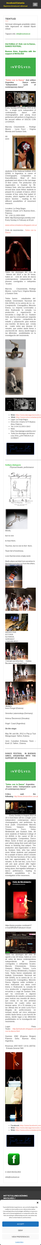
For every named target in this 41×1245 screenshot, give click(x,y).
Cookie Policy (19, 1242)
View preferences (20, 1237)
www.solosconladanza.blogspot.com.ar (21, 225)
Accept (20, 1224)
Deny (20, 1230)
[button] (37, 1203)
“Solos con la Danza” (15, 80)
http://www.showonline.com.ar (26, 796)
